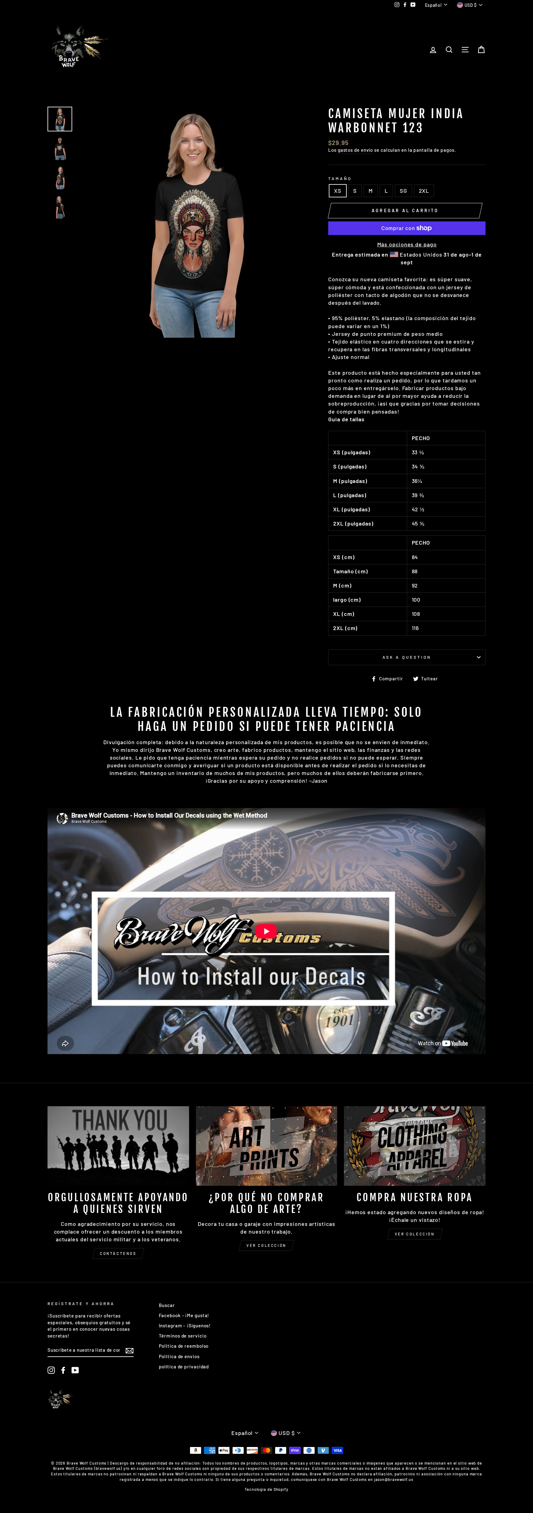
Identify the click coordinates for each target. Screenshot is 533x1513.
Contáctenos (118, 1253)
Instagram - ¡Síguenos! (185, 1325)
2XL (424, 190)
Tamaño (340, 178)
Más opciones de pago (407, 244)
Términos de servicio (183, 1335)
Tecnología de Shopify (266, 1489)
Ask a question (406, 657)
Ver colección (266, 1245)
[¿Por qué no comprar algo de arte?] (266, 1146)
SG (403, 190)
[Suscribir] (130, 1350)
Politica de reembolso (184, 1346)
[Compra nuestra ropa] (414, 1146)
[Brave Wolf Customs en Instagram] (51, 1370)
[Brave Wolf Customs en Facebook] (63, 1370)
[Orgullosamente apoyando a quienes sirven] (118, 1146)
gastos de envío (355, 150)
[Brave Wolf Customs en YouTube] (75, 1370)
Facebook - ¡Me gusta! (184, 1315)
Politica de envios (179, 1356)
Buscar (167, 1305)
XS (337, 190)
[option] (192, 222)
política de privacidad (184, 1366)
